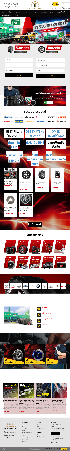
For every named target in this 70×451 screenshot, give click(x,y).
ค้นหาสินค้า (19, 75)
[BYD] (63, 286)
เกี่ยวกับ (41, 425)
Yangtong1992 (57, 8)
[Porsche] (57, 286)
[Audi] (32, 286)
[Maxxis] (61, 117)
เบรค (23, 434)
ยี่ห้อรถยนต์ (28, 12)
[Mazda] (44, 286)
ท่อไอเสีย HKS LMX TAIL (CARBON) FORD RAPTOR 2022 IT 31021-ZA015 (10, 182)
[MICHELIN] (8, 117)
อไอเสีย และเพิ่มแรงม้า (27, 436)
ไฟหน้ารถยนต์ (25, 438)
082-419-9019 (14, 3)
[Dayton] (51, 117)
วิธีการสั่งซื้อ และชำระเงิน (42, 435)
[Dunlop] (61, 121)
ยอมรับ (64, 449)
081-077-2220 (14, 5)
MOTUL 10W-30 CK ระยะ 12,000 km (57, 183)
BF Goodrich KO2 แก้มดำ (41, 183)
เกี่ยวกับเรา (11, 12)
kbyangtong (14, 6)
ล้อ (22, 427)
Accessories (25, 440)
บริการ (38, 427)
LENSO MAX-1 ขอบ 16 (25, 182)
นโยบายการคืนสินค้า (41, 437)
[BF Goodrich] (19, 117)
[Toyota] (6, 286)
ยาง (23, 425)
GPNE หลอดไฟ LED (56, 133)
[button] (5, 30)
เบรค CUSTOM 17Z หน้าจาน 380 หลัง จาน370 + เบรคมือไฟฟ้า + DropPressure (10, 210)
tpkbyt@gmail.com (57, 442)
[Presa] (8, 121)
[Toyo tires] (40, 121)
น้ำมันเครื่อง (24, 428)
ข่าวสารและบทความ (41, 428)
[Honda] (13, 286)
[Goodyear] (19, 121)
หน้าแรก (4, 12)
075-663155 (56, 436)
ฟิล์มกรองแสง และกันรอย (47, 12)
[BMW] (38, 286)
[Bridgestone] (29, 117)
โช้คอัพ (23, 430)
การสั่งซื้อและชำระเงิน (7, 15)
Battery (24, 441)
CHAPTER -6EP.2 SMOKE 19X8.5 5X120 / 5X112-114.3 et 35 (26, 209)
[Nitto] (51, 121)
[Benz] (51, 286)
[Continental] (29, 121)
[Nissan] (19, 286)
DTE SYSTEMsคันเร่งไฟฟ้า (35, 133)
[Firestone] (40, 117)
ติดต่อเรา (16, 15)
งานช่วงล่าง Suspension (27, 432)
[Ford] (25, 286)
